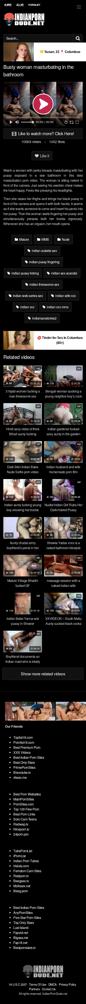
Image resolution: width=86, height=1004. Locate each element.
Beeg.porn (20, 890)
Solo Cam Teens (25, 819)
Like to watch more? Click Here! (45, 133)
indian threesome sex (44, 284)
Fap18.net (20, 942)
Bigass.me (20, 937)
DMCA (52, 984)
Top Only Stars (23, 922)
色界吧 (7, 5)
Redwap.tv (20, 824)
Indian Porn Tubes (26, 860)
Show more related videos (43, 673)
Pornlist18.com (23, 742)
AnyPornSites (23, 912)
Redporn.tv (21, 875)
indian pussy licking (25, 273)
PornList (34, 5)
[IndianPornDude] (24, 19)
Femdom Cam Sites (27, 870)
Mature (24, 239)
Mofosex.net (21, 885)
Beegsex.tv (21, 880)
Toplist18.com (23, 737)
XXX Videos (21, 752)
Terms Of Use (37, 984)
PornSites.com (23, 804)
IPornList (19, 855)
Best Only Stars (24, 762)
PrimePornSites (24, 767)
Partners (34, 989)
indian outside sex (44, 250)
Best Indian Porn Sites (28, 757)
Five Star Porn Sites (27, 917)
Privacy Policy (67, 984)
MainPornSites (23, 799)
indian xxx (27, 306)
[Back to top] (78, 995)
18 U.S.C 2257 (18, 984)
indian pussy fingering (43, 261)
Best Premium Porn (26, 747)
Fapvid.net (20, 932)
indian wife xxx (65, 295)
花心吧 (20, 5)
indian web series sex (27, 295)
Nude (65, 239)
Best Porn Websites (27, 794)
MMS (45, 239)
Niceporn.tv (21, 829)
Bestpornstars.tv (24, 947)
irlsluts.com (21, 865)
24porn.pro (20, 834)
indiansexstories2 (43, 318)
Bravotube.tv (22, 772)
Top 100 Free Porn (26, 809)
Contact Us (49, 989)
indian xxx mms (57, 306)
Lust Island (20, 927)
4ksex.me (20, 777)
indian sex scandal (64, 273)
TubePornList (22, 850)
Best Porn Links (24, 814)
